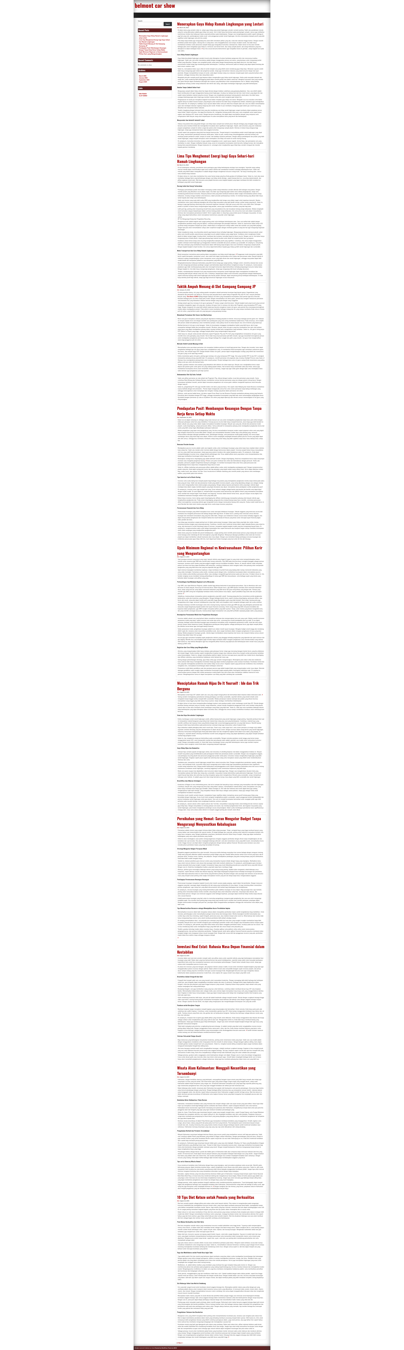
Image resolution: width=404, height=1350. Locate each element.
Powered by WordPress (161, 1348)
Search (140, 21)
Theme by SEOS (172, 1348)
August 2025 (143, 82)
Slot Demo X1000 (192, 296)
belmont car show (155, 5)
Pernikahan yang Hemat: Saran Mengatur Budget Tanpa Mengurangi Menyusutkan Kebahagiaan (219, 821)
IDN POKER (143, 94)
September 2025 (144, 80)
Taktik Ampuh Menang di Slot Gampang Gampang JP (216, 286)
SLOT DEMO (143, 96)
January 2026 (143, 78)
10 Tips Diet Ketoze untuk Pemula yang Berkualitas (215, 1197)
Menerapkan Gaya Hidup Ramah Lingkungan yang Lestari (220, 24)
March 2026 (142, 76)
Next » (180, 1343)
